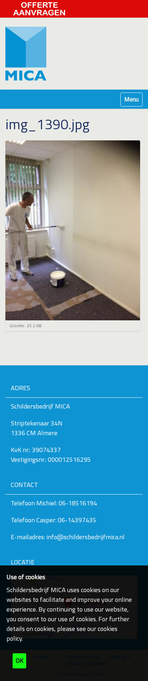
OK (19, 660)
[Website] (25, 54)
